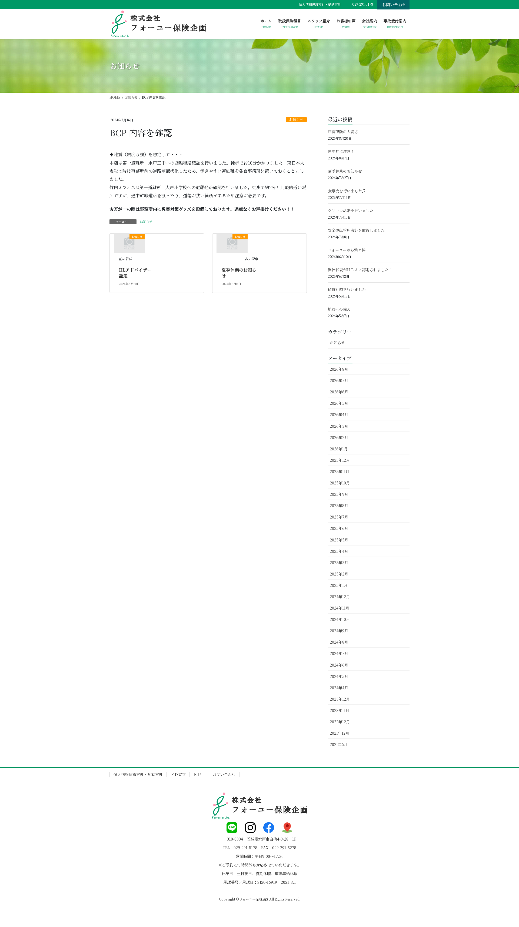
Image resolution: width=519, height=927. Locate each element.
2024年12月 (340, 596)
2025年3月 (339, 562)
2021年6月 (339, 744)
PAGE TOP (502, 894)
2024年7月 (339, 653)
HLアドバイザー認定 (135, 273)
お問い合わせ (394, 4)
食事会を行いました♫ (347, 190)
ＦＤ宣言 (178, 774)
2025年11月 (339, 471)
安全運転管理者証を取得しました (356, 230)
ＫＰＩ (199, 774)
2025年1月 (339, 585)
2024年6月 (339, 665)
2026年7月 (339, 380)
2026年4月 (339, 414)
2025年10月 (340, 483)
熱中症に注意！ (341, 151)
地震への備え (339, 309)
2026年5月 (339, 403)
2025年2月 (339, 574)
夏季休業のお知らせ (239, 273)
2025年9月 (339, 494)
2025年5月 (339, 540)
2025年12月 (340, 460)
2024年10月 (340, 619)
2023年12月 (340, 699)
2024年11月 (339, 608)
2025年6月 (339, 528)
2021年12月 (339, 733)
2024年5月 (339, 676)
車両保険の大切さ (343, 131)
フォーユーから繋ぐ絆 (346, 250)
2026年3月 (339, 426)
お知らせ (296, 119)
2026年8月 (339, 369)
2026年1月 (339, 448)
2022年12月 (340, 721)
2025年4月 (339, 551)
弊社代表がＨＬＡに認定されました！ (360, 269)
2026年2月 (339, 437)
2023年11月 (339, 710)
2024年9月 (339, 630)
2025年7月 (339, 517)
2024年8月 (339, 642)
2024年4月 (339, 687)
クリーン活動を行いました (350, 210)
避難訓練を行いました (347, 289)
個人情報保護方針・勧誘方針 (320, 4)
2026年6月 (339, 391)
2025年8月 (339, 505)
